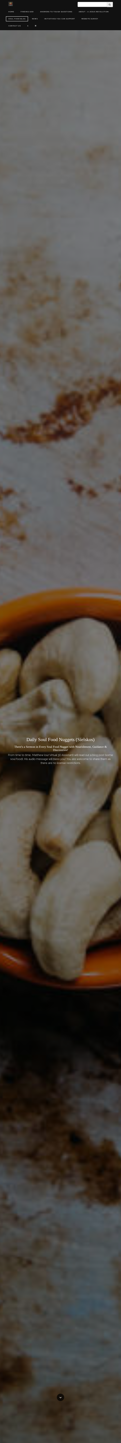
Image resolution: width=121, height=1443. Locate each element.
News (35, 19)
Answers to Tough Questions (56, 12)
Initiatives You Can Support (59, 19)
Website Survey (89, 19)
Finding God (27, 12)
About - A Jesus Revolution (94, 12)
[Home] (10, 4)
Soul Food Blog (17, 19)
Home (11, 12)
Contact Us (14, 26)
